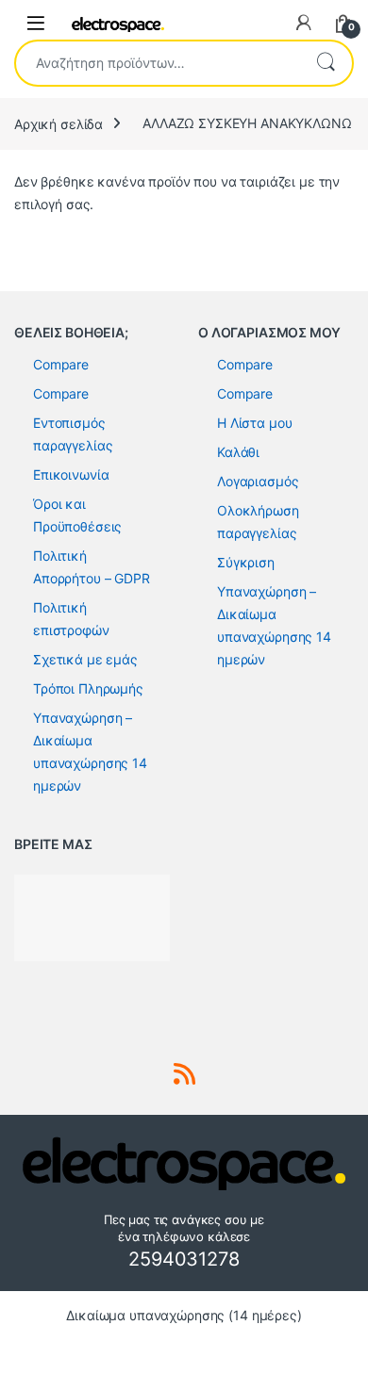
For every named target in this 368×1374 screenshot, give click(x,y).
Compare (61, 364)
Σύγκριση (246, 562)
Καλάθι (238, 452)
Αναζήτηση (325, 63)
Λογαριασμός (257, 481)
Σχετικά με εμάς (85, 659)
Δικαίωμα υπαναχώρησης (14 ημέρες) (183, 1315)
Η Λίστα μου (254, 423)
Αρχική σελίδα (58, 123)
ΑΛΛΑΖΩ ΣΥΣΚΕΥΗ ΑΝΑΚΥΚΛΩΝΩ (247, 123)
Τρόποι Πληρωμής (88, 688)
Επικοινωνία (71, 474)
